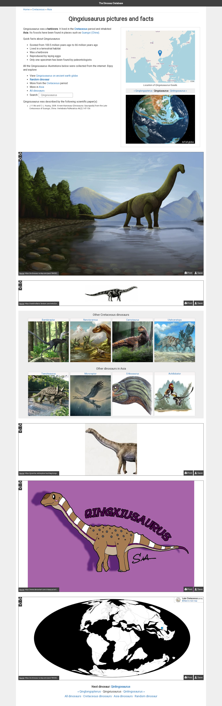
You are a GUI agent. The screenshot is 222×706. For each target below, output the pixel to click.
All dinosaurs (37, 90)
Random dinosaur (39, 79)
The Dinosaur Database (111, 3)
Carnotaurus (132, 320)
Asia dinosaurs (123, 696)
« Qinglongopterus (143, 90)
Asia (49, 9)
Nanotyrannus (90, 320)
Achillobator (175, 373)
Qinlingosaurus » (178, 90)
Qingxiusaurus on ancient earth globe (57, 75)
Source (21, 273)
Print (189, 273)
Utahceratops (175, 320)
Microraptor (91, 373)
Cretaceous (38, 9)
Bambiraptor (48, 320)
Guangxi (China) (90, 32)
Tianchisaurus (48, 373)
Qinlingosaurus (120, 686)
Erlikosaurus (132, 373)
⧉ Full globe (188, 142)
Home (26, 9)
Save (200, 273)
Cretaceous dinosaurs (97, 696)
